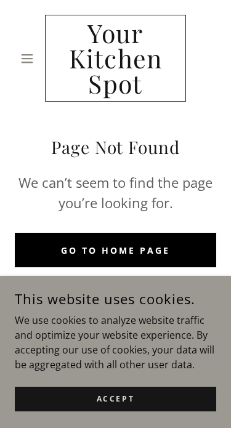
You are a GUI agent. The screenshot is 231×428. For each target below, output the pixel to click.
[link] (115, 58)
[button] (30, 58)
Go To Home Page (115, 250)
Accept (115, 399)
